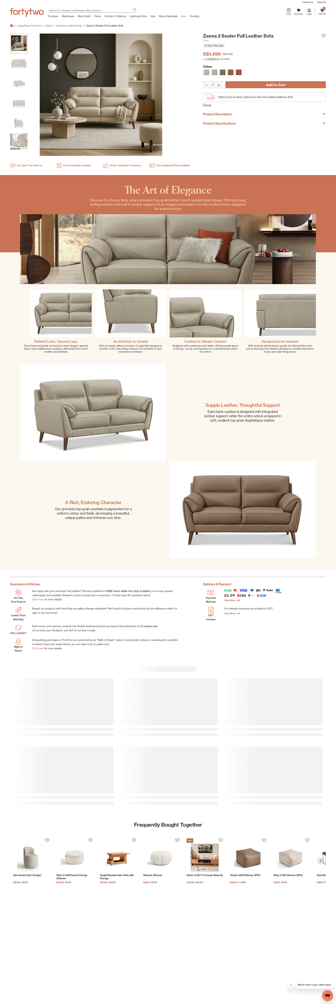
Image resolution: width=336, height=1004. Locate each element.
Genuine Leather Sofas (69, 25)
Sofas (49, 25)
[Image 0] (19, 43)
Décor (97, 16)
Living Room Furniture (29, 25)
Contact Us (307, 2)
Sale (183, 16)
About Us (321, 2)
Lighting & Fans (138, 16)
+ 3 (247, 769)
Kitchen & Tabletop (115, 16)
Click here (38, 599)
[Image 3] (19, 103)
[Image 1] (19, 64)
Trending (194, 16)
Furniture (53, 16)
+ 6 (39, 769)
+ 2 (39, 968)
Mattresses (68, 16)
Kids (152, 16)
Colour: (207, 66)
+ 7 (143, 769)
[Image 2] (19, 84)
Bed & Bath (84, 16)
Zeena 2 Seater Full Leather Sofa (104, 25)
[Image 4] (19, 123)
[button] (206, 72)
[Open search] (134, 9)
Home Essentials (168, 16)
